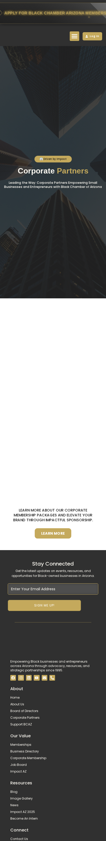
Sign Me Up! (44, 605)
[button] (75, 36)
